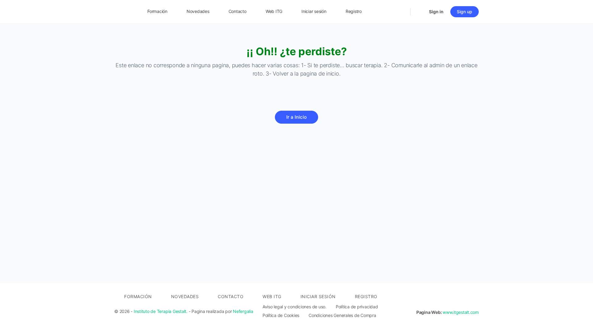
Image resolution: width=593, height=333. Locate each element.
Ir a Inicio (296, 117)
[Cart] (419, 11)
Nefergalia (243, 311)
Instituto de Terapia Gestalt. (160, 311)
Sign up (464, 11)
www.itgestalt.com (461, 312)
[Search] (401, 11)
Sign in (436, 11)
